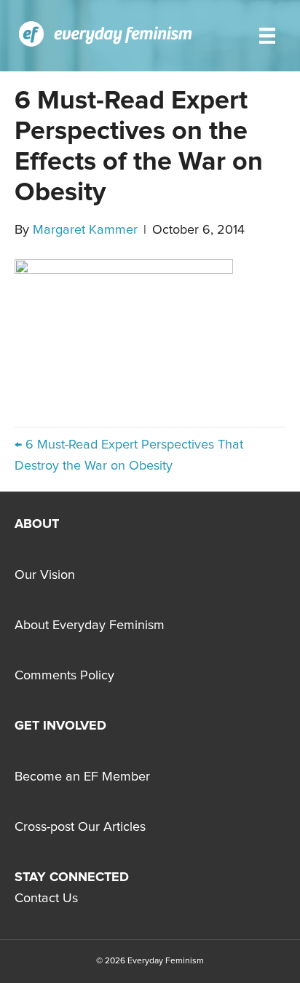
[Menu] (267, 35)
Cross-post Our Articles (80, 827)
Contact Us (46, 898)
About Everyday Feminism (90, 625)
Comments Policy (64, 675)
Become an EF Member (82, 776)
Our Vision (45, 575)
